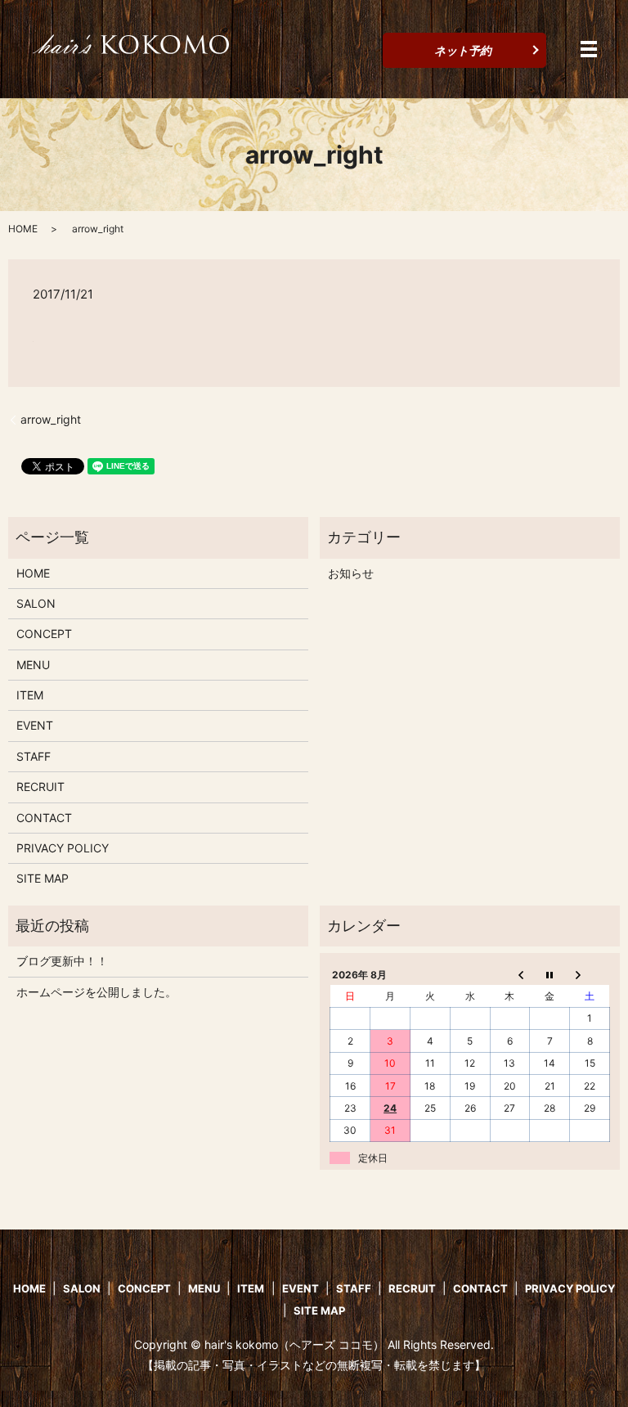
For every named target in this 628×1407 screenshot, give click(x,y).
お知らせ (351, 573)
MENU (33, 665)
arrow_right (50, 419)
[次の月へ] (590, 974)
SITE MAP (42, 878)
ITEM (29, 695)
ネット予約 (462, 50)
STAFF (33, 756)
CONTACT (44, 818)
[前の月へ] (510, 974)
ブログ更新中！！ (62, 961)
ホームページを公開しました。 (96, 992)
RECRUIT (40, 786)
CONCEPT (44, 634)
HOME (23, 229)
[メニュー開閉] (589, 49)
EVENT (34, 725)
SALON (36, 603)
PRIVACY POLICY (62, 848)
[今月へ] (550, 974)
